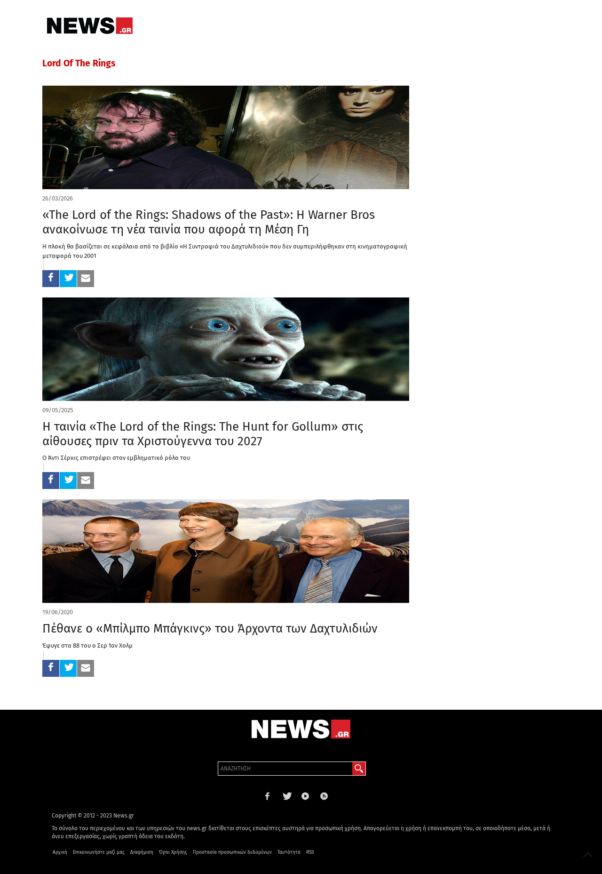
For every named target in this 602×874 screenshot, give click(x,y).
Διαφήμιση (141, 852)
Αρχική (60, 852)
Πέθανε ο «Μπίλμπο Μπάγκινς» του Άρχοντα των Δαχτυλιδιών (210, 628)
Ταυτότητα (289, 852)
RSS (310, 852)
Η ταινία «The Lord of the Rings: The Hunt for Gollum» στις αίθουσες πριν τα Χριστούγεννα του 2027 (202, 434)
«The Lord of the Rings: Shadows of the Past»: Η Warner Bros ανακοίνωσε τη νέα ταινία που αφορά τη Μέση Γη (208, 222)
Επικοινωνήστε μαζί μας (99, 852)
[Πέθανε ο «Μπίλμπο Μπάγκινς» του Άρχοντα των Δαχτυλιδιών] (225, 551)
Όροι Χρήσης (173, 852)
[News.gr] (90, 25)
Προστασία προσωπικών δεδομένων (232, 852)
